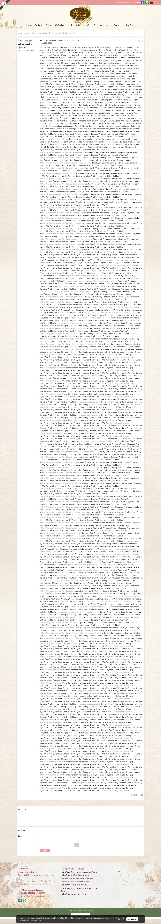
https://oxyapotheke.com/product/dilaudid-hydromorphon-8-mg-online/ (71, 349)
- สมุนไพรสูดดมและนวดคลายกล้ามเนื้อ (78, 878)
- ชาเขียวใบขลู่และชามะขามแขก (75, 882)
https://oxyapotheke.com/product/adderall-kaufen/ (62, 152)
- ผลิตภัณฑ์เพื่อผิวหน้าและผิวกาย (75, 875)
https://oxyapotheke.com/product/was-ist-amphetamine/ (64, 157)
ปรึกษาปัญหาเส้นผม (39, 33)
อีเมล (21, 836)
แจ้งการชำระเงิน (83, 25)
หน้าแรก (28, 25)
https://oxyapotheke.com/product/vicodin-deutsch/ (62, 328)
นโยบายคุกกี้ (38, 920)
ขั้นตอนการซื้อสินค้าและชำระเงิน (59, 25)
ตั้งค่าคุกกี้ (121, 919)
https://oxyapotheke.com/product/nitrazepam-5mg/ (115, 265)
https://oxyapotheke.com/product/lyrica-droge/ (60, 228)
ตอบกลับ (45, 850)
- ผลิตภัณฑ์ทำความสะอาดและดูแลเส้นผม (79, 872)
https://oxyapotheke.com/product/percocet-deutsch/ (88, 281)
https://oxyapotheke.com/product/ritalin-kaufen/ (69, 291)
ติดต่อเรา (118, 25)
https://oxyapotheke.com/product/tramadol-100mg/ (92, 318)
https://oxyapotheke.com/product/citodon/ (59, 168)
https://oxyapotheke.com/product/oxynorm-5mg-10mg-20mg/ (91, 276)
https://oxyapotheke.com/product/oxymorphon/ (99, 270)
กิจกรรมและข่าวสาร (102, 25)
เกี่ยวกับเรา (130, 25)
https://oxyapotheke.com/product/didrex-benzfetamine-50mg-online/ (70, 344)
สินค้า (37, 25)
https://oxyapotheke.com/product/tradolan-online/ (78, 323)
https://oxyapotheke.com (51, 199)
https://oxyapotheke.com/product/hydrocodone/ (61, 218)
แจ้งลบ (140, 41)
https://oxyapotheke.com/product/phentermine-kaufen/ (80, 286)
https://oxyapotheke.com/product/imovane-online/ (62, 163)
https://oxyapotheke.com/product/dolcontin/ (60, 194)
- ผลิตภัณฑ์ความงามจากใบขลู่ (74, 894)
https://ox (130, 252)
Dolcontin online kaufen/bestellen (63, 33)
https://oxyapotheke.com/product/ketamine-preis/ (62, 223)
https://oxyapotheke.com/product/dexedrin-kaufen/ (62, 184)
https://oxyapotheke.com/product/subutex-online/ (107, 312)
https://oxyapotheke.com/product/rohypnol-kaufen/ (62, 297)
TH (155, 3)
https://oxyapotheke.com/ (110, 65)
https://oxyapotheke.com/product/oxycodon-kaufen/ (63, 239)
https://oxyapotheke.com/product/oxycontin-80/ (61, 244)
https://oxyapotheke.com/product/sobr (57, 302)
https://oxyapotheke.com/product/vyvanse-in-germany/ (64, 207)
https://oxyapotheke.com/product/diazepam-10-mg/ (62, 189)
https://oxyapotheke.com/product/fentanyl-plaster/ (62, 213)
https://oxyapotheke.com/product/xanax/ (58, 333)
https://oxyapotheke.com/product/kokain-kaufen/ (61, 249)
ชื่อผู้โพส (22, 830)
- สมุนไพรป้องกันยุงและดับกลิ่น (74, 885)
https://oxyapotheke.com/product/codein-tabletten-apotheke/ (67, 339)
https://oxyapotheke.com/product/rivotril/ (58, 173)
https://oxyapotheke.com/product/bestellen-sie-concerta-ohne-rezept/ (70, 178)
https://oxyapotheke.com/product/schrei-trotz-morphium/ (65, 234)
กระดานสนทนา (24, 33)
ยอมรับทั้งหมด (132, 919)
